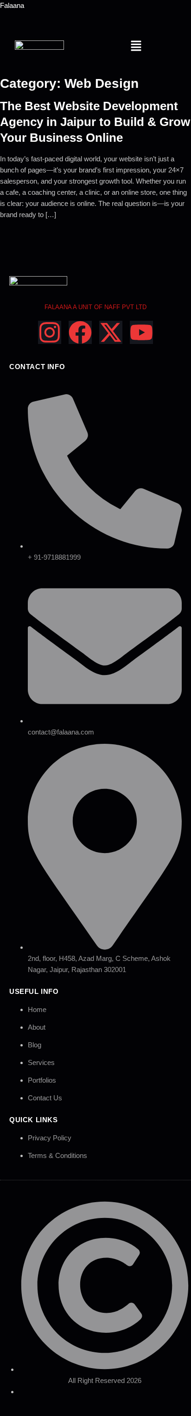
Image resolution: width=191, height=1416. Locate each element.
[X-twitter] (110, 332)
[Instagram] (49, 332)
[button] (136, 47)
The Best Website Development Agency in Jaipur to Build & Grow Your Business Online (95, 122)
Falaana (12, 5)
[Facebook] (80, 332)
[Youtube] (141, 332)
